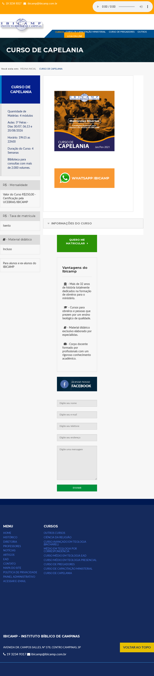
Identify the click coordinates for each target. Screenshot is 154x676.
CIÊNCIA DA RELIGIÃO (57, 537)
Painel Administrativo (19, 577)
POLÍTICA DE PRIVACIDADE (20, 572)
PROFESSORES (12, 546)
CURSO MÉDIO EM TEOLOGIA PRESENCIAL (70, 560)
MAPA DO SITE (12, 568)
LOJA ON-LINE (74, 36)
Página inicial (28, 69)
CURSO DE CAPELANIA (20, 89)
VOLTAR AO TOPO (137, 647)
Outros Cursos (54, 533)
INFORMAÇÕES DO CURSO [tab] (71, 223)
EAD (6, 559)
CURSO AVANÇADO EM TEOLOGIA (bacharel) (65, 543)
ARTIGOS (8, 555)
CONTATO (9, 564)
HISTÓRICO (10, 537)
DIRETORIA (10, 542)
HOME (7, 533)
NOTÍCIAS (9, 550)
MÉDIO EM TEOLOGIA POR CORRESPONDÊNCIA (60, 550)
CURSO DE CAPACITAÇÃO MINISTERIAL (86, 32)
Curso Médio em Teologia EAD (65, 556)
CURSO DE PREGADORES (122, 32)
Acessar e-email (14, 581)
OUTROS (142, 32)
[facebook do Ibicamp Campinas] (77, 390)
